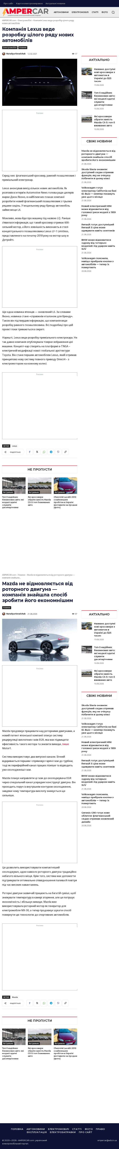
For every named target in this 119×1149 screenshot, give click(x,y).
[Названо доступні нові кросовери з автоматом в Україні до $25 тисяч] (87, 71)
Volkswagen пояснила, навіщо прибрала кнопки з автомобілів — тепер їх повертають (98, 263)
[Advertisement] (39, 142)
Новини (22, 47)
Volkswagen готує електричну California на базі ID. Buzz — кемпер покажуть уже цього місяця (99, 192)
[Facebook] (29, 452)
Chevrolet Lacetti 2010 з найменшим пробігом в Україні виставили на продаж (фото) (65, 502)
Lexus (14, 446)
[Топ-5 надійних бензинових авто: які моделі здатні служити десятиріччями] (14, 485)
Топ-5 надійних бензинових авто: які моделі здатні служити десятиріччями (13, 502)
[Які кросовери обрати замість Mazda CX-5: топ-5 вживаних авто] (39, 485)
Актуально (8, 492)
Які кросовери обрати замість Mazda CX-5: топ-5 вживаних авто (104, 121)
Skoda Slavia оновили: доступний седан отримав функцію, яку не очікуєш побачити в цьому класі (98, 174)
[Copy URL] (65, 452)
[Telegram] (51, 452)
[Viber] (58, 452)
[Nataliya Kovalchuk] (4, 53)
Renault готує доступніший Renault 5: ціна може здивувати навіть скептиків (98, 227)
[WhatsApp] (44, 452)
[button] (113, 12)
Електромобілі (24, 20)
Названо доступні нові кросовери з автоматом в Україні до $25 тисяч (104, 75)
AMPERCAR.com (9, 20)
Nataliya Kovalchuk (16, 53)
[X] (37, 452)
